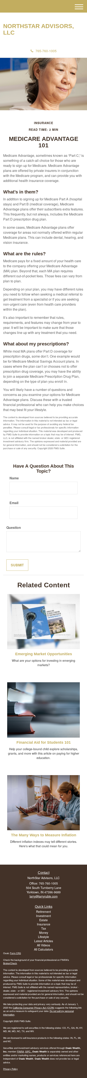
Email (14, 503)
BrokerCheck (10, 963)
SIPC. (28, 1051)
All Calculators (43, 949)
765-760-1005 (46, 50)
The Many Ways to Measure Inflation (43, 835)
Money (43, 932)
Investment (43, 916)
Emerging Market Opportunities (43, 654)
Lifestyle (43, 937)
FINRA (20, 1051)
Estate (43, 920)
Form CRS (15, 953)
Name (14, 478)
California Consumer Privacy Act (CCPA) (33, 1007)
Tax (43, 928)
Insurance (43, 924)
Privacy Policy (10, 1068)
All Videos (43, 945)
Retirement (43, 911)
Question (13, 527)
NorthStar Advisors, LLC (38, 29)
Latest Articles (43, 941)
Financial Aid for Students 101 (43, 742)
